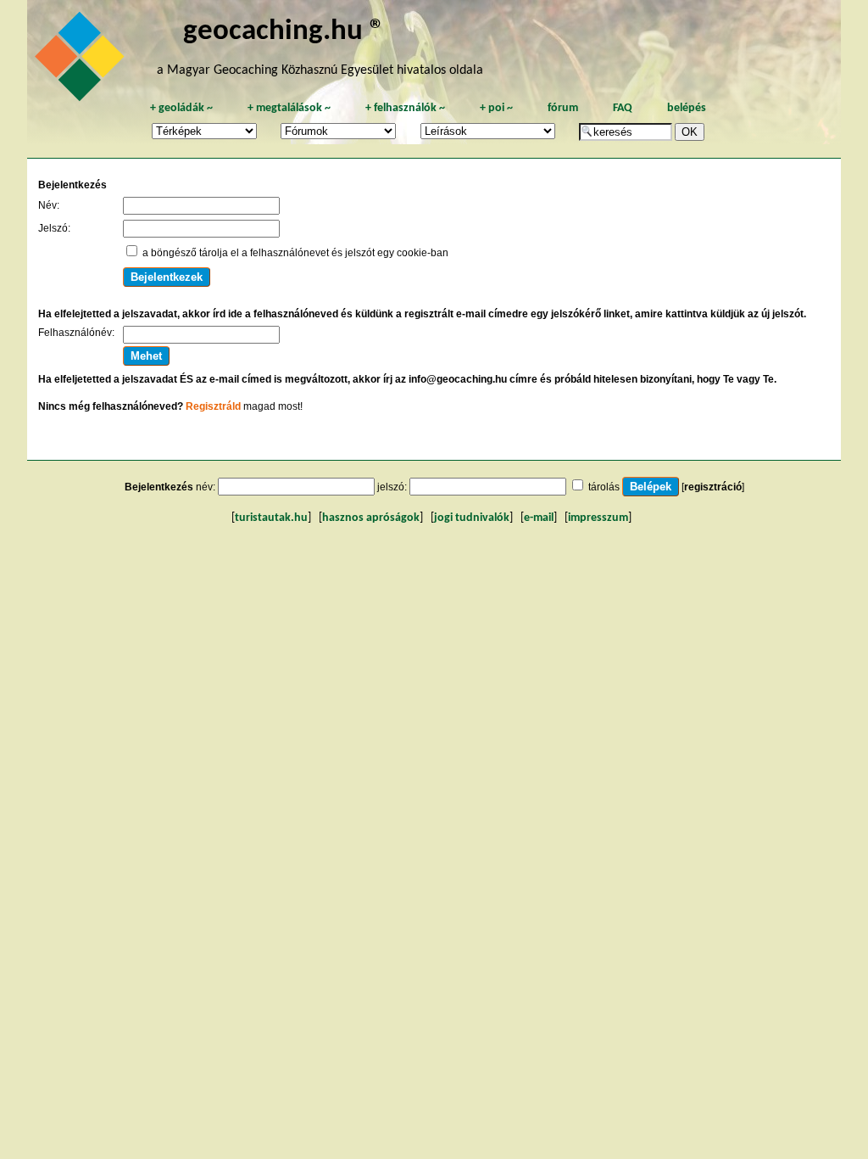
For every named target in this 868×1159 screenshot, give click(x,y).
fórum (563, 108)
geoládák (181, 108)
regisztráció (713, 487)
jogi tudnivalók (471, 518)
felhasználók (405, 108)
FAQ (622, 108)
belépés (686, 108)
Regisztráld (213, 406)
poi (496, 108)
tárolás (604, 487)
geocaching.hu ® (284, 32)
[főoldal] (82, 61)
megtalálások (289, 108)
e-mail (539, 518)
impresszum (598, 518)
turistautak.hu (271, 518)
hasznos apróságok (371, 518)
